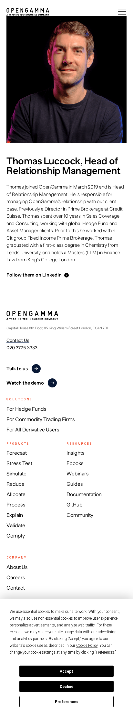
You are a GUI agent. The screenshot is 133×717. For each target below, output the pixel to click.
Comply (15, 536)
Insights (75, 453)
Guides (74, 484)
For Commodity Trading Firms (40, 419)
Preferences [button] (105, 652)
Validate (15, 525)
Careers (15, 578)
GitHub (74, 505)
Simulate (16, 474)
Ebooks (75, 463)
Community (79, 515)
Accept (66, 671)
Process (16, 505)
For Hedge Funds (26, 409)
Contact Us (17, 340)
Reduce (15, 484)
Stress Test (19, 463)
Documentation (84, 494)
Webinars (77, 474)
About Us (17, 567)
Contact (15, 588)
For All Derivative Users (32, 430)
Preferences (66, 702)
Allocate (16, 494)
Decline (66, 686)
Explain (14, 515)
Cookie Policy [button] (86, 645)
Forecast (16, 453)
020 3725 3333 (21, 347)
